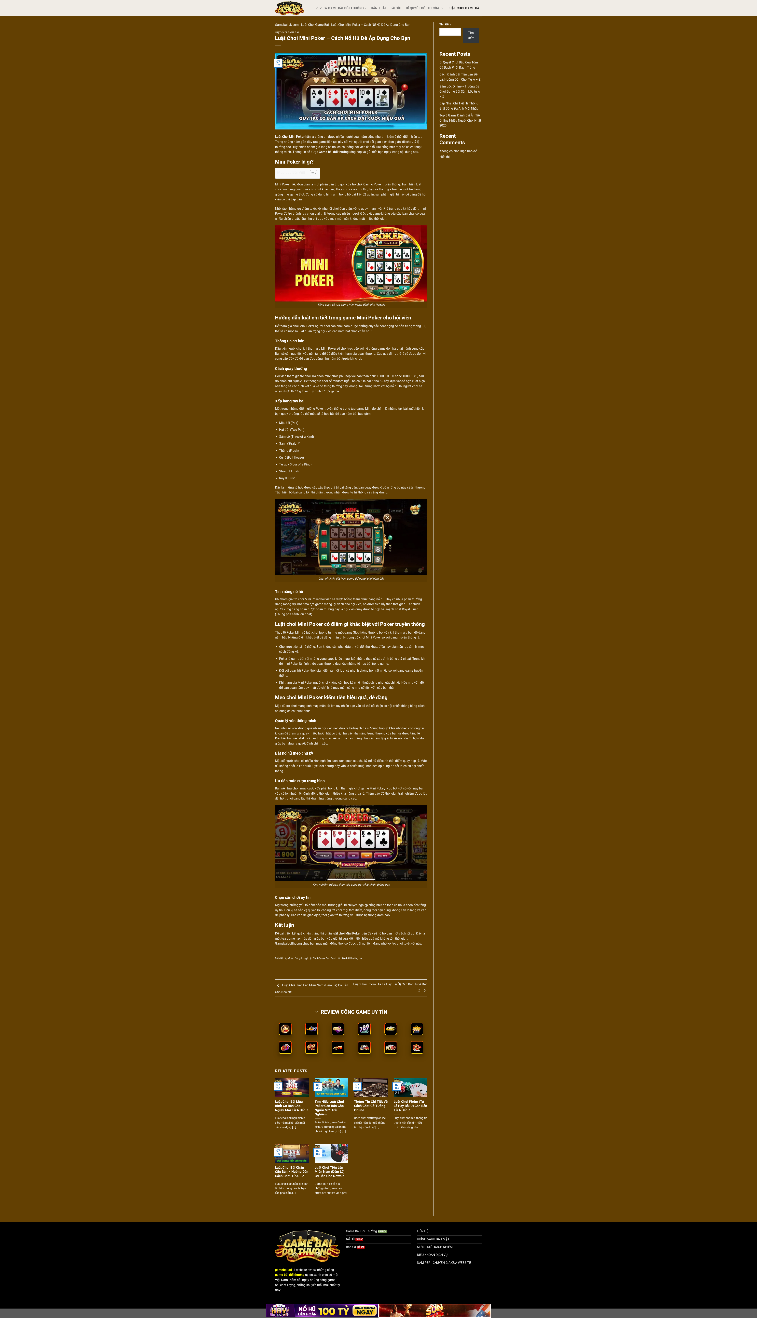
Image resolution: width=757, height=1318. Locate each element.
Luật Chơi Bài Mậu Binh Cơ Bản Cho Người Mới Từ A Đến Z (291, 1106)
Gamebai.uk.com (287, 25)
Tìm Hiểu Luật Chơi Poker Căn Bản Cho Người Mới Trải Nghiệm (329, 1108)
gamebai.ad (283, 1270)
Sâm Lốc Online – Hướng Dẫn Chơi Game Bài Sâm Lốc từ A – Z (460, 91)
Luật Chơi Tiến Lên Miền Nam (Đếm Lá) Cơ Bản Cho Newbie (330, 1172)
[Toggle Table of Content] (311, 173)
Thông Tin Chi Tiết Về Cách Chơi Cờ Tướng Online (371, 1106)
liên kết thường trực (352, 958)
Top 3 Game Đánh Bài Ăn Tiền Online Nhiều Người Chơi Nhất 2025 (460, 120)
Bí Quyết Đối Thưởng (423, 8)
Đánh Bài (378, 8)
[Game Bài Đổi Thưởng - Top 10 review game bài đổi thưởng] (292, 8)
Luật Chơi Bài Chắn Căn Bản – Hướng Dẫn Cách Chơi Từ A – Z (291, 1172)
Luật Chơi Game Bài (463, 8)
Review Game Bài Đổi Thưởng (340, 8)
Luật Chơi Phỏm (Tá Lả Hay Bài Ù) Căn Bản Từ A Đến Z (410, 1106)
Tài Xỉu (395, 8)
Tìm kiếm (445, 24)
